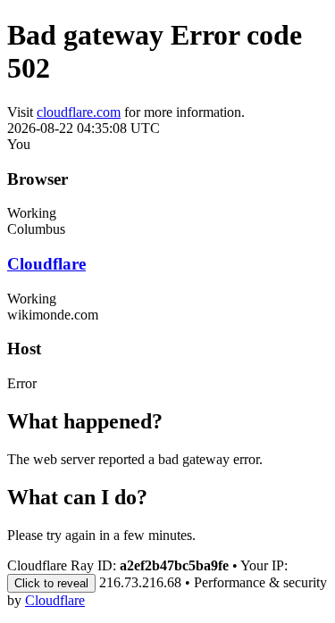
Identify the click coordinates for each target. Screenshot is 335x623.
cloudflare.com (79, 112)
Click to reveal (51, 583)
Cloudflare (46, 263)
